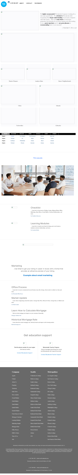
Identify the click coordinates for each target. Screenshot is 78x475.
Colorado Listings (52, 426)
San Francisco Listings (53, 379)
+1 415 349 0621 (32, 467)
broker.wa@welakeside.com (43, 458)
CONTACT (29, 3)
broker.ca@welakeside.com (43, 467)
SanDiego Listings (52, 404)
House (5, 133)
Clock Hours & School (17, 414)
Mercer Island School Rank (37, 423)
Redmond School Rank (36, 414)
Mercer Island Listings (36, 398)
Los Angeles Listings (53, 375)
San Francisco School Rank (54, 439)
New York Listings (52, 385)
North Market (15, 401)
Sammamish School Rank (37, 417)
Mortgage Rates (15, 426)
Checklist (14, 385)
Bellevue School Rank (36, 404)
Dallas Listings (51, 394)
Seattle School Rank (35, 407)
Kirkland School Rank (36, 410)
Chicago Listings (52, 388)
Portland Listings (51, 420)
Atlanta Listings (51, 410)
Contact (14, 379)
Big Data (22, 133)
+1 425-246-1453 (14, 3)
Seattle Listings (34, 382)
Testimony (14, 388)
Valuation (13, 133)
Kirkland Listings (35, 385)
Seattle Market (15, 407)
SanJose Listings (51, 433)
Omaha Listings (51, 430)
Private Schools (34, 430)
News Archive (15, 394)
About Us (14, 382)
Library (32, 433)
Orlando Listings (51, 417)
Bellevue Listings (35, 379)
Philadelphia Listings (52, 407)
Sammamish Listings (35, 391)
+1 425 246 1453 (32, 458)
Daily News (15, 391)
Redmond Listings (35, 388)
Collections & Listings (36, 375)
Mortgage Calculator (17, 417)
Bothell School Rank (35, 426)
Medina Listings (34, 401)
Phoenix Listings (51, 423)
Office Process (15, 430)
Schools (38, 133)
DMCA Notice (15, 433)
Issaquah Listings (35, 394)
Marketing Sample (16, 423)
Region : (3, 136)
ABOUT (21, 3)
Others (54, 133)
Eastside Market (15, 410)
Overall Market (15, 398)
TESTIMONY (38, 3)
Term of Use (15, 436)
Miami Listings (51, 414)
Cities (30, 133)
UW (32, 436)
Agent (46, 133)
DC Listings (50, 391)
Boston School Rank (52, 436)
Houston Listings (52, 398)
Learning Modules (16, 420)
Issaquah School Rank (36, 420)
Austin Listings (51, 401)
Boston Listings (51, 382)
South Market (15, 404)
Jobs (13, 439)
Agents (13, 375)
